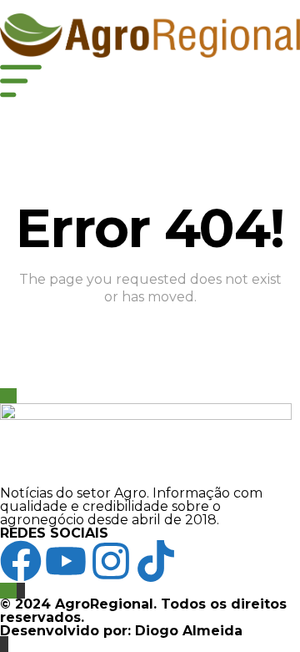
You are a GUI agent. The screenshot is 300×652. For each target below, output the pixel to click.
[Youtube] (66, 561)
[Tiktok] (156, 561)
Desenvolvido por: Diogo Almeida (121, 631)
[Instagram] (111, 561)
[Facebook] (21, 561)
